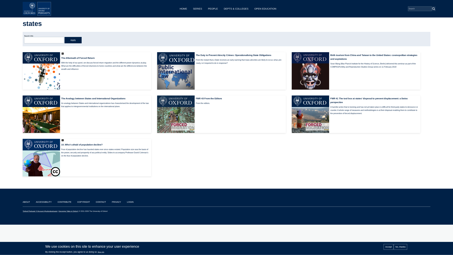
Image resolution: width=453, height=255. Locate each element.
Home (183, 8)
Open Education (265, 8)
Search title (28, 36)
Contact (101, 202)
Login (130, 202)
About (26, 202)
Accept (388, 247)
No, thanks (400, 247)
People (213, 8)
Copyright (83, 202)
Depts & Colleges (236, 8)
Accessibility (44, 202)
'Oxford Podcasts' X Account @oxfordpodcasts (40, 211)
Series (197, 8)
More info (101, 252)
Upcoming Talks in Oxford (68, 211)
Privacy (116, 202)
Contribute (64, 202)
